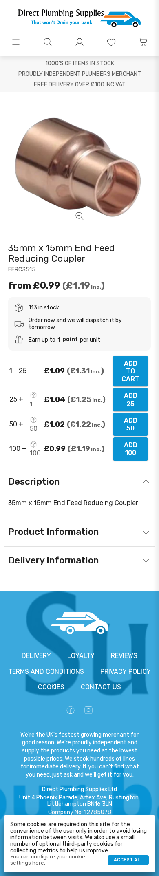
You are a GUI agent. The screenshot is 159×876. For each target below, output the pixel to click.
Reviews (124, 656)
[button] (16, 42)
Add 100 (130, 449)
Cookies (51, 687)
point (70, 339)
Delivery (36, 656)
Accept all (128, 860)
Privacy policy (125, 671)
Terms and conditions (46, 671)
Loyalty (81, 656)
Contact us (101, 687)
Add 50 (130, 424)
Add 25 (130, 399)
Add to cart (130, 371)
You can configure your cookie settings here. (47, 859)
